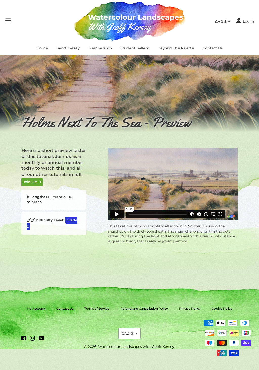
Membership (100, 48)
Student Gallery (134, 48)
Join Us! (30, 182)
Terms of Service (96, 308)
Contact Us (213, 48)
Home (42, 48)
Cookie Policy (222, 308)
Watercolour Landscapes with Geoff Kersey (136, 346)
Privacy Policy (190, 308)
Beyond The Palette (176, 48)
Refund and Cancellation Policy (144, 308)
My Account (36, 308)
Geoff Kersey (68, 48)
